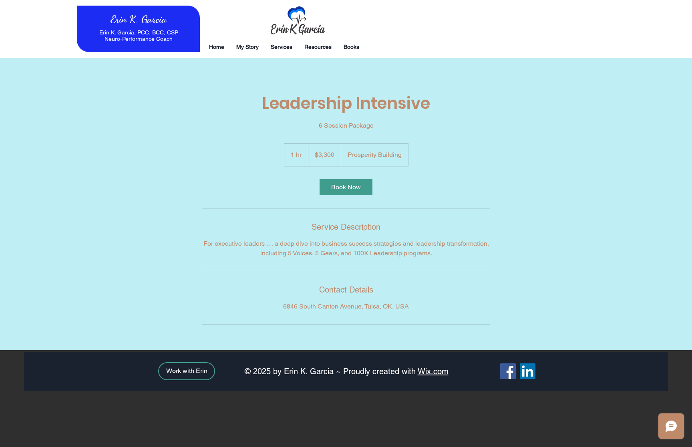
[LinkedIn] (527, 371)
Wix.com (433, 371)
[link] (346, 187)
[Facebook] (508, 371)
